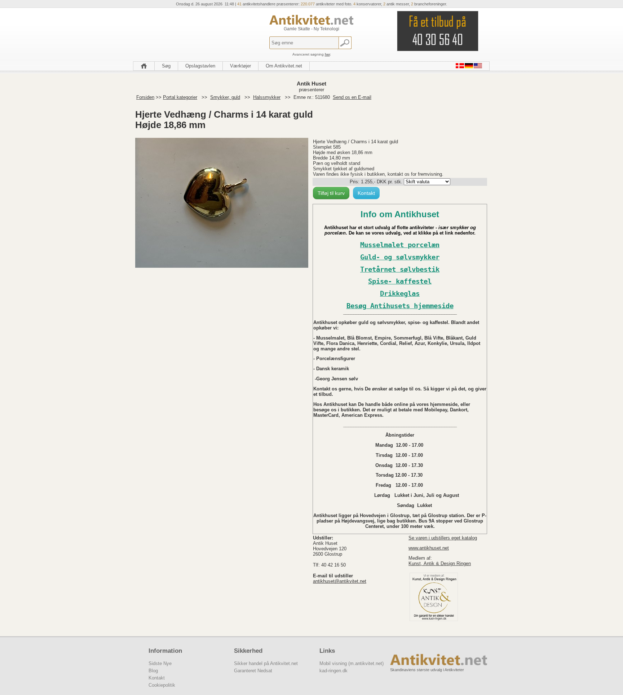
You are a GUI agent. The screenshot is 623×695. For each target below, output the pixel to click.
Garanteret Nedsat (253, 670)
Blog (153, 670)
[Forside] (143, 66)
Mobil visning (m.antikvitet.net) (351, 663)
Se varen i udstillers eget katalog (442, 538)
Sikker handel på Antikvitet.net (266, 663)
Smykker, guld (225, 97)
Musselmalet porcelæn (399, 245)
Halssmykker (266, 97)
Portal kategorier (180, 97)
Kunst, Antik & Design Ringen (439, 563)
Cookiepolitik (162, 685)
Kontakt (366, 193)
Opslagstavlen (200, 66)
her (327, 54)
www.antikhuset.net (428, 548)
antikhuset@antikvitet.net (339, 581)
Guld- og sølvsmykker (399, 257)
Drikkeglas (400, 293)
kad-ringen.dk (333, 670)
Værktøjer (240, 66)
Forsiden (145, 97)
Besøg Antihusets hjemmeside (400, 306)
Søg (166, 66)
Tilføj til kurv (331, 193)
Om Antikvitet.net (284, 66)
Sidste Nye (160, 663)
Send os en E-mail (352, 97)
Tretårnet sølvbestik (399, 269)
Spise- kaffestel (400, 281)
